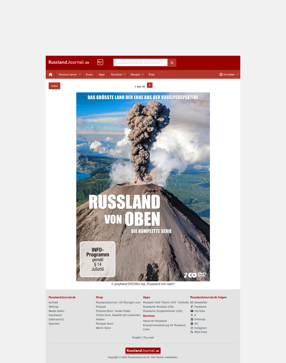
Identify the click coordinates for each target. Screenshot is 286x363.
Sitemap (54, 306)
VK (196, 323)
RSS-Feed (200, 332)
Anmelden (229, 74)
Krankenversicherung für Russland (164, 325)
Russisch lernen (68, 74)
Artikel (54, 85)
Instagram (200, 328)
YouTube (199, 311)
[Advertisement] (143, 28)
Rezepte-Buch (104, 323)
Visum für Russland (155, 321)
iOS (174, 302)
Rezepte (135, 74)
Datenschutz (56, 319)
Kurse (89, 74)
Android (183, 302)
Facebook (200, 306)
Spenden (54, 323)
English (136, 337)
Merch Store (103, 328)
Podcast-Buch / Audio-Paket (113, 311)
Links (146, 329)
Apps (102, 74)
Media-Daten (56, 311)
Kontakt (53, 302)
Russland (116, 74)
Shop (151, 74)
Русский (149, 337)
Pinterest (199, 319)
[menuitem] (51, 74)
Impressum (55, 315)
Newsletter (200, 302)
